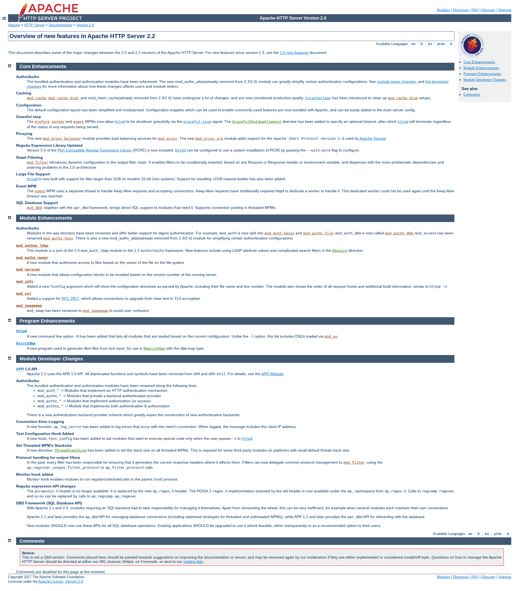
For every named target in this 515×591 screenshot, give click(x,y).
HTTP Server (34, 25)
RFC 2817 (70, 298)
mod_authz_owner (32, 258)
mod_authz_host (58, 238)
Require (339, 251)
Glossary (488, 10)
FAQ (475, 10)
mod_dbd (34, 208)
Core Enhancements (479, 62)
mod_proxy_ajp (209, 138)
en (413, 44)
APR (20, 369)
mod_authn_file (318, 233)
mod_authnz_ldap (32, 245)
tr (451, 44)
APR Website (272, 374)
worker (58, 122)
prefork (42, 122)
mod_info (24, 281)
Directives (461, 10)
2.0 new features (294, 52)
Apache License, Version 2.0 (60, 581)
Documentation (60, 25)
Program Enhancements (482, 74)
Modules (443, 10)
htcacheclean (318, 98)
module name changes (396, 81)
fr (422, 44)
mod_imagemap (29, 306)
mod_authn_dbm (399, 233)
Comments (472, 95)
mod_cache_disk (63, 98)
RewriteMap (154, 348)
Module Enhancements (481, 68)
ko (430, 44)
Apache (14, 25)
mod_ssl (23, 293)
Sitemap (504, 10)
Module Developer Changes (485, 80)
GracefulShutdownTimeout (256, 122)
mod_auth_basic (279, 233)
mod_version (28, 269)
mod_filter (37, 162)
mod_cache (36, 98)
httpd (120, 122)
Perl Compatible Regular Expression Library (95, 150)
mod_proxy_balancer (62, 138)
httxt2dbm (25, 343)
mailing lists (193, 561)
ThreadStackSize (70, 450)
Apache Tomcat (372, 138)
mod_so (331, 336)
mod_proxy (167, 138)
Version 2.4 (85, 25)
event (78, 122)
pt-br (441, 44)
